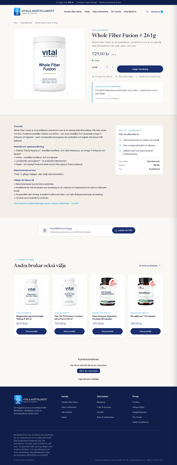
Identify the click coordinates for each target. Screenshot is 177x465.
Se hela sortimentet (148, 266)
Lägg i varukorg (140, 69)
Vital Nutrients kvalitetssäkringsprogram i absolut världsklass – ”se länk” (46, 203)
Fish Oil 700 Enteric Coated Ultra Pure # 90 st (68, 317)
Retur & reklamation (105, 417)
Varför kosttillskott (140, 422)
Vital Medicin (130, 11)
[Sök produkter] (147, 11)
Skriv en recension (88, 371)
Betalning (101, 402)
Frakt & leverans (104, 407)
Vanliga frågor (138, 407)
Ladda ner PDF (125, 230)
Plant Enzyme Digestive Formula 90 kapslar (104, 317)
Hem (15, 23)
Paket (87, 11)
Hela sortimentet (100, 11)
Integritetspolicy (139, 412)
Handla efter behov (73, 11)
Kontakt (100, 412)
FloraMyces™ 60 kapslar (142, 316)
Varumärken (67, 412)
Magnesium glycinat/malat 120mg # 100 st (30, 317)
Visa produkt (31, 331)
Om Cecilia (116, 11)
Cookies (136, 402)
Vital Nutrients (26, 23)
